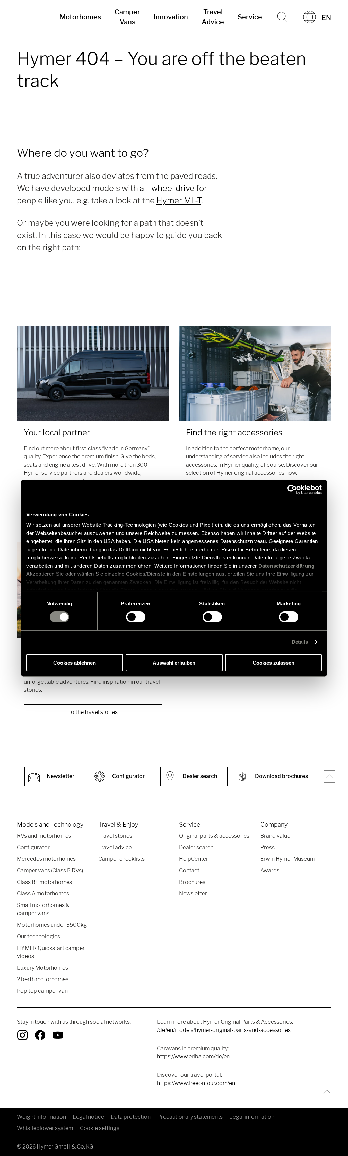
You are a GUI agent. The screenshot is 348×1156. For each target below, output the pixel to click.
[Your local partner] (93, 373)
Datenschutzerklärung (286, 566)
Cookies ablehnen (74, 663)
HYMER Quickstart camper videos (51, 952)
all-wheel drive (167, 188)
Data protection (131, 1116)
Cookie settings (99, 1128)
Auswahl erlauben (174, 663)
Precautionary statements (190, 1116)
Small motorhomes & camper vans (43, 909)
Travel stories (115, 836)
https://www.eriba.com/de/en (193, 1056)
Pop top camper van (42, 991)
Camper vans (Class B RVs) (50, 870)
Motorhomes (80, 17)
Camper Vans (127, 17)
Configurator (33, 847)
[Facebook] (40, 1034)
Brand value (275, 836)
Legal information (251, 1116)
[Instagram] (22, 1034)
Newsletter (193, 893)
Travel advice (115, 847)
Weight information (41, 1116)
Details (300, 642)
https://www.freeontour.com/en (196, 1083)
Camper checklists (121, 859)
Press (267, 847)
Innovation (171, 17)
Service (250, 17)
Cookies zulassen (273, 663)
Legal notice (88, 1116)
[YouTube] (57, 1034)
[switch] (135, 616)
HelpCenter (193, 859)
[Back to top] (325, 1092)
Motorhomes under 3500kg (52, 925)
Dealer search (196, 847)
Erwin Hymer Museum (287, 859)
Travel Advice (213, 17)
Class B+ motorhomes (44, 882)
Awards (269, 870)
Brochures (192, 882)
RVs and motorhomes (44, 836)
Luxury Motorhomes (42, 968)
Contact (189, 870)
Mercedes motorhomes (46, 859)
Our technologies (38, 936)
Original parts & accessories (214, 836)
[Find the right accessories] (255, 373)
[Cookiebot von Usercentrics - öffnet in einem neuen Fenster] (292, 489)
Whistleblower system (45, 1128)
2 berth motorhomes (42, 979)
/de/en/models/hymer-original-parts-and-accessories (224, 1030)
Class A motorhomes (43, 893)
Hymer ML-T (178, 200)
